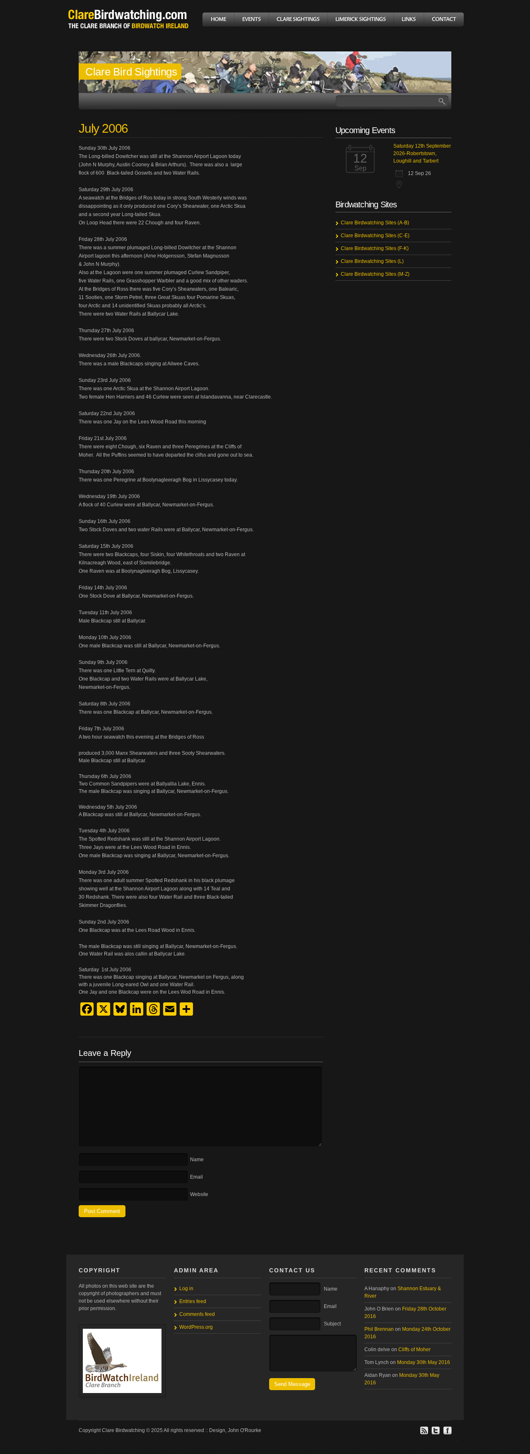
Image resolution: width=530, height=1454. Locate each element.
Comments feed (197, 1314)
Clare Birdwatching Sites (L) (372, 261)
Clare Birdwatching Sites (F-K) (375, 248)
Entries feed (192, 1301)
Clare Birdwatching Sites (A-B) (375, 223)
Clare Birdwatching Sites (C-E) (375, 235)
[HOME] (218, 19)
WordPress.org (196, 1327)
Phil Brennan (379, 1329)
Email (196, 1177)
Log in (186, 1288)
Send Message (292, 1384)
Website (199, 1194)
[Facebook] (447, 1433)
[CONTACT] (444, 19)
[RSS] (424, 1433)
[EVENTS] (251, 19)
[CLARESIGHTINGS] (297, 19)
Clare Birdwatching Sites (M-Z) (375, 274)
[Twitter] (435, 1433)
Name (197, 1159)
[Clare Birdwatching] (128, 34)
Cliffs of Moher (414, 1349)
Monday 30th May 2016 (423, 1362)
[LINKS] (408, 19)
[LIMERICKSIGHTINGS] (360, 19)
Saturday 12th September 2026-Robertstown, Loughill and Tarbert (422, 153)
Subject (332, 1324)
